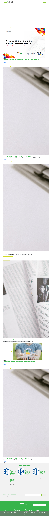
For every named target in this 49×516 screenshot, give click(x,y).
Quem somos (16, 509)
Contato (38, 1)
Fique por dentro (34, 1)
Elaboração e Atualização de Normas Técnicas (28, 511)
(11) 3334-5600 (5, 503)
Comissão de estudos (24, 1)
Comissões (36, 509)
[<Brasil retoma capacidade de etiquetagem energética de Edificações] (22, 351)
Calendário (29, 1)
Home (4, 509)
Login (44, 1)
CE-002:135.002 (37, 510)
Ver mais (5, 462)
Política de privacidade (17, 510)
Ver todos (24, 489)
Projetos (19, 1)
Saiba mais (4, 62)
